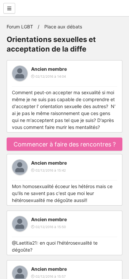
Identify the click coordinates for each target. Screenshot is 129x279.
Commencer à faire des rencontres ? (65, 144)
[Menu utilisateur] (9, 8)
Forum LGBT (20, 26)
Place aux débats (63, 26)
